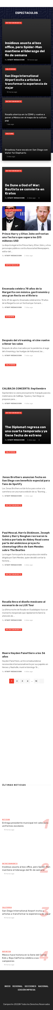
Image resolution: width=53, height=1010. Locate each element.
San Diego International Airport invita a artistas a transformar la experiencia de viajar (26, 912)
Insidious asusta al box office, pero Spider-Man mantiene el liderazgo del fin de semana (26, 868)
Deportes (6, 951)
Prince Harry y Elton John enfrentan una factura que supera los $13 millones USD (25, 237)
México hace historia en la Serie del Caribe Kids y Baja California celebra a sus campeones (24, 957)
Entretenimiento (13, 23)
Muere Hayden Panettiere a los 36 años (23, 655)
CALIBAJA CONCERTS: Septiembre (24, 388)
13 (36, 681)
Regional (17, 986)
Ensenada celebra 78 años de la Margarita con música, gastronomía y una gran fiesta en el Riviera (26, 292)
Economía (10, 316)
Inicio (7, 986)
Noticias (6, 819)
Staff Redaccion (13, 256)
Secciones (30, 986)
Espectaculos (12, 265)
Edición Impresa (26, 990)
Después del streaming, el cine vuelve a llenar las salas (26, 342)
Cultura (9, 133)
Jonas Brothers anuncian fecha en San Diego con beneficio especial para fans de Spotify (26, 481)
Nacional (43, 986)
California (10, 69)
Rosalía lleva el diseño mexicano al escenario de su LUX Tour (23, 603)
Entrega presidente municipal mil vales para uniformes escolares (25, 824)
